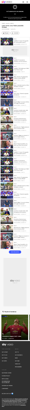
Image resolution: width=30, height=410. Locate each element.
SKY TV (17, 352)
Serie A (12, 23)
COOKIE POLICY (6, 375)
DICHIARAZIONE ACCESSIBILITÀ (6, 382)
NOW (16, 358)
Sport (3, 23)
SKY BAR (17, 361)
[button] (6, 33)
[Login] (23, 2)
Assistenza (15, 401)
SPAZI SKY (17, 363)
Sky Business (19, 355)
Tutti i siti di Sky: (6, 349)
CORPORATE (5, 388)
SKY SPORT (5, 352)
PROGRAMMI (18, 366)
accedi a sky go (6, 393)
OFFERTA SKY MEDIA (7, 385)
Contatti (19, 401)
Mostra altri (15, 252)
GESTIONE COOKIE (6, 372)
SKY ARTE (4, 361)
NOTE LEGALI (5, 378)
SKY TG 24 (4, 355)
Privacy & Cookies (5, 400)
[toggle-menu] (27, 2)
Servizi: (17, 349)
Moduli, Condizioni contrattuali (21, 398)
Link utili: (4, 369)
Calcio (7, 23)
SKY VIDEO (4, 358)
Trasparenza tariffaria (7, 401)
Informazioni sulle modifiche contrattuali (17, 400)
